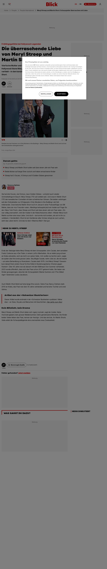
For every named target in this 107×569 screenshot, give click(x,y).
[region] (54, 78)
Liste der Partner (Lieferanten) (33, 87)
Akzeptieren (61, 94)
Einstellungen (46, 94)
